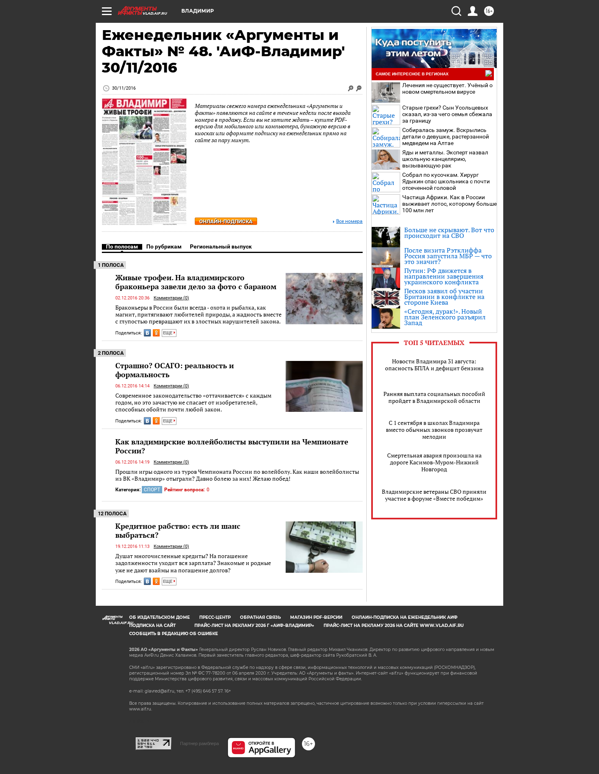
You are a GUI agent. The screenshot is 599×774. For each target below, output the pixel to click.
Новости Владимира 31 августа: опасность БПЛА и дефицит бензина (434, 365)
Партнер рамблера (199, 743)
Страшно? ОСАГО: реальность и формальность (174, 370)
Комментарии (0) (171, 298)
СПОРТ (152, 490)
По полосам (122, 246)
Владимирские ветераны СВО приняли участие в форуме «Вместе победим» (434, 495)
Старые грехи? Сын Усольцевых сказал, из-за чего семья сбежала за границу (447, 114)
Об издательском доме (159, 617)
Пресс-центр (215, 617)
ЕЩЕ (168, 333)
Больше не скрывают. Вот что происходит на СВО (449, 232)
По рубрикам (164, 246)
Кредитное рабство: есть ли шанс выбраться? (177, 530)
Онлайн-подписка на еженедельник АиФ (405, 617)
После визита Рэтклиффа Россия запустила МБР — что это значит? (448, 255)
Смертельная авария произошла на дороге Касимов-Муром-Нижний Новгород (434, 462)
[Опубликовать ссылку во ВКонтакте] (147, 332)
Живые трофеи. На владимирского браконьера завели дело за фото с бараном (195, 282)
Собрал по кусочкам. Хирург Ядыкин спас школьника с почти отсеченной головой (446, 181)
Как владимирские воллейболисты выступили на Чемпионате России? (231, 446)
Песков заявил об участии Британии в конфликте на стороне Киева (444, 296)
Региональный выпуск (221, 246)
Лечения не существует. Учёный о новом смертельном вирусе (447, 88)
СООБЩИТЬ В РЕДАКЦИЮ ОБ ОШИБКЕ (173, 633)
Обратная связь (260, 617)
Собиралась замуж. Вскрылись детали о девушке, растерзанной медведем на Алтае (445, 136)
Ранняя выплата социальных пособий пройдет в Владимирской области (434, 397)
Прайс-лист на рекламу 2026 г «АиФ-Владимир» (254, 625)
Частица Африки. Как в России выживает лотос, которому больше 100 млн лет (449, 203)
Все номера (349, 221)
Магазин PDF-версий (316, 617)
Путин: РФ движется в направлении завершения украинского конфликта (443, 276)
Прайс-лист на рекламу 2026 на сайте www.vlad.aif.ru (394, 625)
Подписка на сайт (152, 625)
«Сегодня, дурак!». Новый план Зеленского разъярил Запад (445, 316)
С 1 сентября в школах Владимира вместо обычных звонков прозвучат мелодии (434, 429)
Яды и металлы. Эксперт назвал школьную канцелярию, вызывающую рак (445, 159)
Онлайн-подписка (226, 221)
